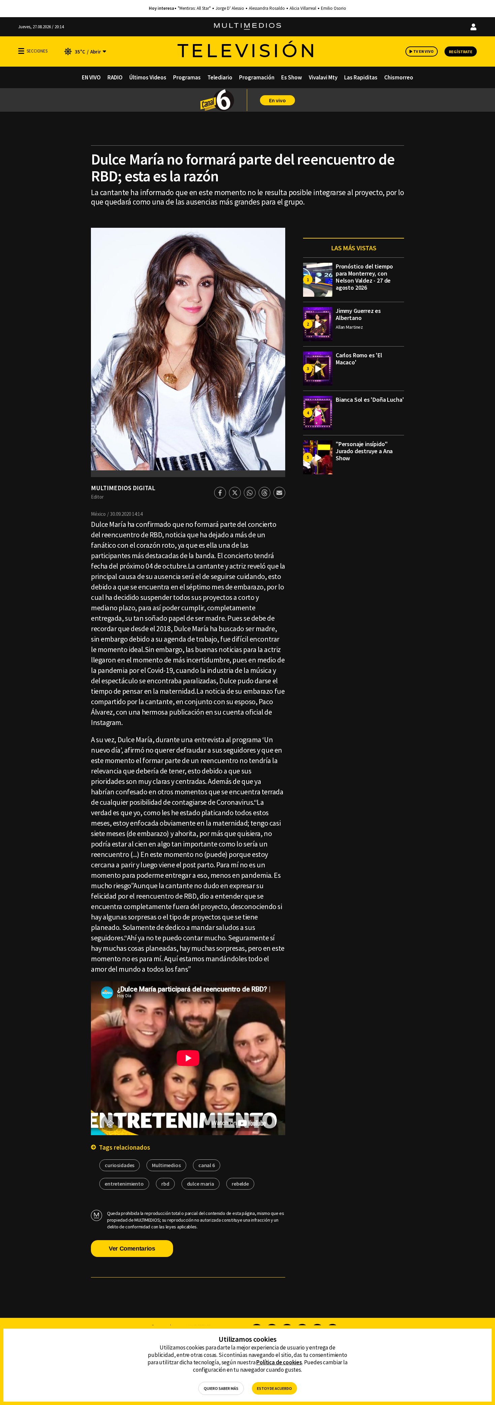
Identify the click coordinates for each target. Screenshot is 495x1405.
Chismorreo (398, 77)
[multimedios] (247, 27)
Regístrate (460, 51)
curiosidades (119, 1165)
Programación (256, 77)
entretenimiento (124, 1183)
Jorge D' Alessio (230, 8)
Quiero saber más (221, 1388)
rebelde (240, 1183)
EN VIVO (91, 77)
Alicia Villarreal (303, 8)
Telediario (219, 77)
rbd (165, 1183)
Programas (187, 77)
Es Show (291, 77)
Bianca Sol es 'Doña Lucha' (370, 399)
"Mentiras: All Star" (194, 8)
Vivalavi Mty (323, 77)
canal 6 (206, 1165)
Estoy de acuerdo (274, 1388)
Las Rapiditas (360, 77)
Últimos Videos (147, 77)
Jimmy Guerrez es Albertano (358, 314)
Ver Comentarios (132, 1248)
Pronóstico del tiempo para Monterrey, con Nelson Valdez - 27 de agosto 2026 (364, 276)
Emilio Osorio (333, 8)
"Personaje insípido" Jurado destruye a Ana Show (364, 451)
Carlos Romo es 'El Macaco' (359, 358)
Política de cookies (279, 1362)
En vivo (277, 100)
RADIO (115, 77)
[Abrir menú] (21, 51)
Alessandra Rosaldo (267, 8)
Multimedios (166, 1165)
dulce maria (200, 1183)
